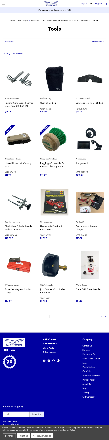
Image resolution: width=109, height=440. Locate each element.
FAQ (84, 362)
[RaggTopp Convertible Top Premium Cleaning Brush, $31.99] (54, 139)
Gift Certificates (89, 396)
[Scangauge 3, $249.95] (90, 139)
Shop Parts (48, 347)
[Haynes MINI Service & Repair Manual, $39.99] (54, 202)
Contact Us (87, 345)
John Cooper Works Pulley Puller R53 (52, 291)
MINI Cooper (49, 339)
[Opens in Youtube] (44, 360)
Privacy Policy (88, 379)
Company (87, 339)
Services (86, 350)
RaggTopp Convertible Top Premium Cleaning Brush (52, 165)
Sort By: (7, 53)
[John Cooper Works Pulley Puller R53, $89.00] (54, 265)
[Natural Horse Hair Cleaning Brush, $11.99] (19, 139)
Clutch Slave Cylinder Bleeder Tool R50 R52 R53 (19, 228)
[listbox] (21, 54)
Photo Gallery (88, 367)
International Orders (91, 358)
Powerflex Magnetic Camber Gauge (18, 291)
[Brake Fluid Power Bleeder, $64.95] (90, 265)
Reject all (23, 435)
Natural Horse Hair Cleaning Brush (18, 165)
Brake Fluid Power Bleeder (88, 289)
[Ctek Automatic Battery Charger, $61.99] (90, 202)
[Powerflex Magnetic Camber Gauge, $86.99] (19, 265)
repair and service (53, 9)
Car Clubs (86, 371)
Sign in (84, 3)
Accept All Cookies (42, 435)
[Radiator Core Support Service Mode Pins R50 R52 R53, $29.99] (19, 79)
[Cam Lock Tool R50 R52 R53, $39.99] (90, 79)
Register (98, 3)
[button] (54, 41)
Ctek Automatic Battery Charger (86, 228)
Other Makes (49, 352)
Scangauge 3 (82, 163)
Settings (9, 435)
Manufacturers (50, 343)
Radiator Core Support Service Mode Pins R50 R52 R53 (19, 104)
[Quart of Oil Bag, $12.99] (54, 79)
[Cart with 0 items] (105, 3)
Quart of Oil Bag (48, 102)
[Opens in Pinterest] (58, 360)
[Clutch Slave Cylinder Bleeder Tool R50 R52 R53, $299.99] (19, 202)
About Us (86, 384)
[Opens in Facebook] (53, 360)
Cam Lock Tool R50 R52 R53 (89, 102)
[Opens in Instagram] (48, 360)
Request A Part (89, 354)
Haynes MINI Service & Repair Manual (51, 228)
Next (102, 316)
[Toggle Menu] (3, 3)
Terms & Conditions (91, 375)
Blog (84, 388)
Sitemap (85, 392)
